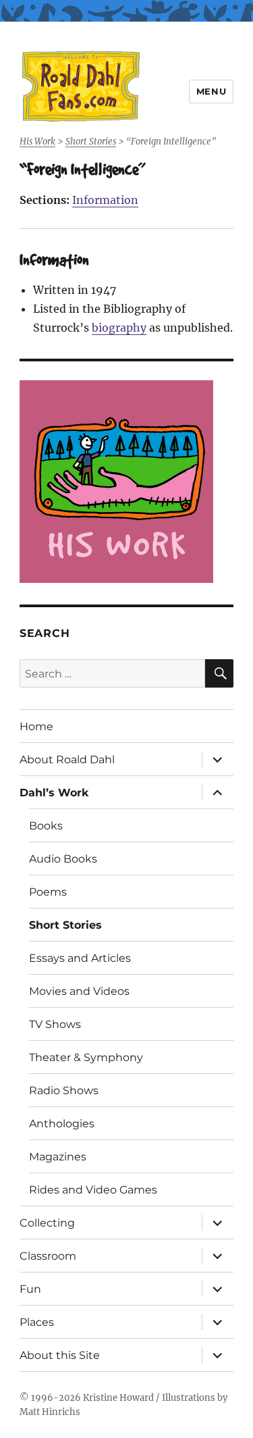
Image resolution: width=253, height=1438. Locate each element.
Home (36, 726)
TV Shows (55, 1024)
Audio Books (63, 858)
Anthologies (61, 1123)
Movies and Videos (79, 991)
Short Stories (65, 925)
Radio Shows (64, 1090)
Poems (48, 891)
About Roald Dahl (67, 759)
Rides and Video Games (93, 1189)
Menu (211, 91)
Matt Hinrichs (50, 1412)
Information (105, 200)
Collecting (47, 1222)
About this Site (60, 1355)
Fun (30, 1289)
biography (119, 327)
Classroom (48, 1256)
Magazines (57, 1156)
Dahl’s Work (54, 792)
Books (46, 825)
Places (37, 1322)
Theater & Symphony (86, 1057)
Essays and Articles (80, 958)
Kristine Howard (118, 1398)
